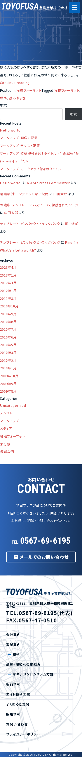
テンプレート (9, 413)
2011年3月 (8, 298)
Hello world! (11, 130)
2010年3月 (8, 352)
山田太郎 (60, 194)
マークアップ (9, 421)
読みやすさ (17, 98)
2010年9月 (8, 314)
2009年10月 (9, 375)
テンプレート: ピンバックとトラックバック (30, 223)
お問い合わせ (17, 724)
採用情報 (13, 714)
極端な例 (7, 451)
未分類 (5, 444)
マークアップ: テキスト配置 (20, 145)
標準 (3, 98)
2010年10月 (9, 306)
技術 (16, 654)
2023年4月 (8, 267)
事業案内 (18, 33)
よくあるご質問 (18, 704)
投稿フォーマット (28, 90)
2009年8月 (8, 391)
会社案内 (18, 18)
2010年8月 (8, 321)
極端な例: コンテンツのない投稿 (24, 194)
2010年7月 (8, 329)
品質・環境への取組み (28, 62)
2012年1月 (8, 290)
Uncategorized (13, 405)
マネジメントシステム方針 (33, 674)
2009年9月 (8, 383)
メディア (6, 428)
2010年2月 (8, 360)
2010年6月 (8, 337)
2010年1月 (8, 368)
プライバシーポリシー (23, 734)
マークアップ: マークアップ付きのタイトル (30, 169)
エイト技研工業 (23, 47)
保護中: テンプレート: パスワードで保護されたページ (39, 205)
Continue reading (15, 82)
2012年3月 (8, 282)
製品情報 (13, 684)
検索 (3, 105)
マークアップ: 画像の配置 (19, 137)
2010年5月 (8, 344)
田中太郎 (72, 223)
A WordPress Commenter (48, 182)
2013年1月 (8, 275)
